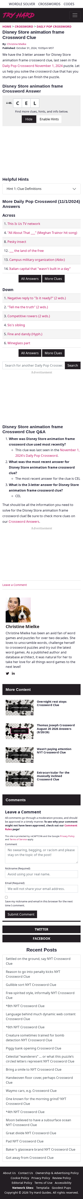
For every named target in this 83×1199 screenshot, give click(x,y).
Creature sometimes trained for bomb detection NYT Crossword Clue (35, 1037)
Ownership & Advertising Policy (57, 1173)
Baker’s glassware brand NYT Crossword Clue (40, 1149)
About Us (9, 1173)
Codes (69, 4)
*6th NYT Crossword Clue (25, 1027)
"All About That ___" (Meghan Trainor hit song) (42, 232)
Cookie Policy (20, 1178)
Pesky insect (16, 241)
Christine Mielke (16, 44)
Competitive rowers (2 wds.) (28, 316)
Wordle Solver (22, 4)
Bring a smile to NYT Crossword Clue (33, 1069)
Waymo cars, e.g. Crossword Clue (31, 1090)
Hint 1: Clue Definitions (24, 189)
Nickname (17, 868)
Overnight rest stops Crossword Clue (51, 703)
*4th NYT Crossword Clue (25, 1112)
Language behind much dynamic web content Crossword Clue (41, 1016)
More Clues (53, 278)
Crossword (24, 26)
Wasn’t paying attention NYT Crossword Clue (54, 750)
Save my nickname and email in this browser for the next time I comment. (39, 903)
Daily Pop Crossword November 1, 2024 (32, 66)
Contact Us (25, 1173)
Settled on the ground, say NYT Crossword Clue (38, 961)
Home (6, 26)
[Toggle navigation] (75, 15)
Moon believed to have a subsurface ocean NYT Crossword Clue (38, 1122)
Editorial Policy (22, 1183)
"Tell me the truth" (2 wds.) (27, 307)
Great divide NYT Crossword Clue (31, 1133)
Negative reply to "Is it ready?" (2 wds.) (36, 298)
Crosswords (49, 4)
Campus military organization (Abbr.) (37, 259)
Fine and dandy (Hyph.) (24, 334)
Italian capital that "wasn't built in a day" (40, 268)
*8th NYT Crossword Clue (25, 1006)
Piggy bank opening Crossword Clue (33, 1048)
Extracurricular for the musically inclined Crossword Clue (53, 776)
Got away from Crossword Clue (30, 1157)
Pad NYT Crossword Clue (25, 1141)
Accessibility (63, 1183)
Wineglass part (18, 343)
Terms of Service (18, 839)
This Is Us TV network (23, 223)
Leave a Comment (14, 585)
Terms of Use (43, 1183)
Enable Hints (49, 119)
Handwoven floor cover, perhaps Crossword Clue (39, 1080)
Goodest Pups (61, 1188)
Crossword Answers (24, 521)
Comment (11, 844)
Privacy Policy (67, 836)
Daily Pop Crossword (54, 26)
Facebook (41, 938)
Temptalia (42, 1188)
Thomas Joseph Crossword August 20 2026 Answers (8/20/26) (56, 728)
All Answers (30, 278)
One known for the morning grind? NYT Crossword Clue (36, 1101)
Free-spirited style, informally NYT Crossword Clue (40, 995)
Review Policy (61, 1178)
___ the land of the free (26, 250)
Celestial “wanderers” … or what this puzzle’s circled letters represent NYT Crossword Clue (40, 1058)
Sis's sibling (16, 325)
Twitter (41, 929)
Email (15, 883)
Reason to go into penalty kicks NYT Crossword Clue (33, 974)
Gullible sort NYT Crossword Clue (31, 985)
